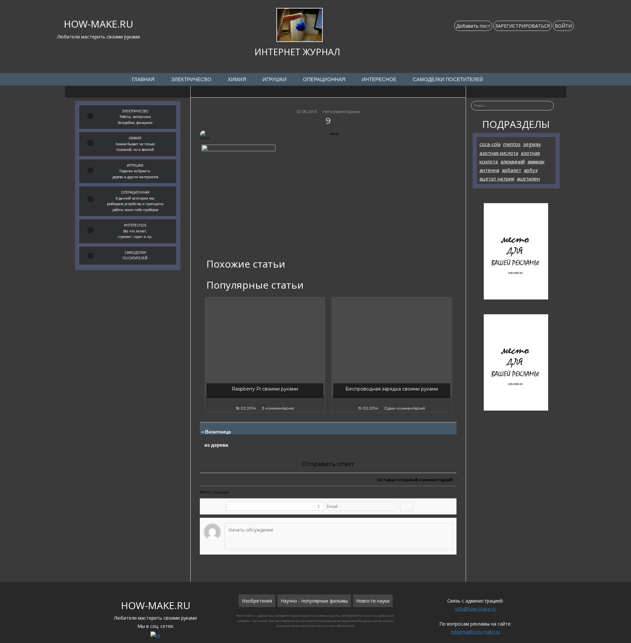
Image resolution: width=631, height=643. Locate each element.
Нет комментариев (341, 111)
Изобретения (257, 601)
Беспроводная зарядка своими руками (391, 389)
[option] (264, 355)
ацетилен (528, 178)
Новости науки (372, 601)
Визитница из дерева (218, 438)
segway (532, 144)
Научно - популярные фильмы (314, 601)
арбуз (531, 170)
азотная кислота (498, 153)
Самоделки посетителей (448, 79)
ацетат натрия (496, 178)
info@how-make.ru (475, 609)
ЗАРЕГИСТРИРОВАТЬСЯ (522, 26)
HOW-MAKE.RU (98, 24)
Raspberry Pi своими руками (265, 389)
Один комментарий (404, 408)
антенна (489, 170)
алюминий (513, 161)
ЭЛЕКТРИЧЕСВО (191, 79)
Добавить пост (473, 26)
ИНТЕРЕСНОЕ (379, 79)
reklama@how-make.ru (475, 632)
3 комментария (278, 408)
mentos (512, 144)
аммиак (536, 161)
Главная (143, 79)
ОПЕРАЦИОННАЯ (324, 79)
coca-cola (490, 144)
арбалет (511, 170)
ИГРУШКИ (275, 79)
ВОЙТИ (563, 26)
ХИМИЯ (237, 79)
